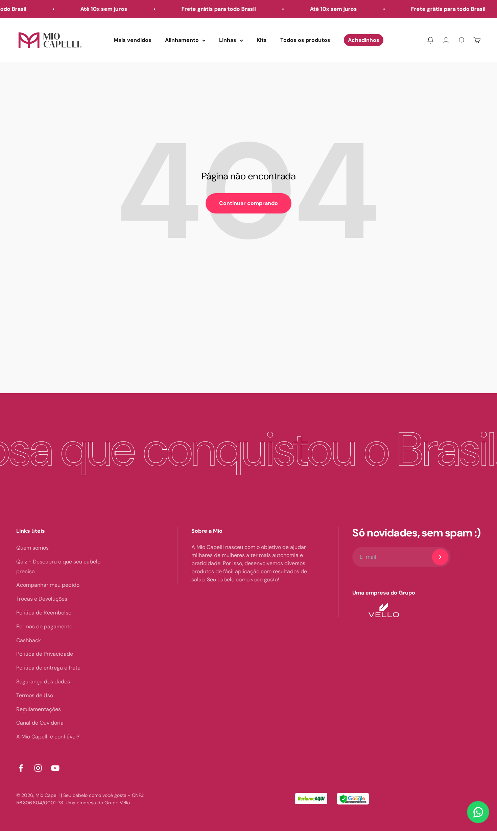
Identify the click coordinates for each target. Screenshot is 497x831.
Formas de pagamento (44, 626)
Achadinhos (363, 40)
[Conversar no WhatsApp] (478, 812)
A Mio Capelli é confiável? (47, 736)
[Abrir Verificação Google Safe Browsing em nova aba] (353, 799)
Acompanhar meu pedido (47, 584)
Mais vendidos (132, 40)
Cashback (28, 640)
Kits (262, 40)
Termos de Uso (34, 695)
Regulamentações (38, 709)
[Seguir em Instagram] (38, 768)
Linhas (227, 40)
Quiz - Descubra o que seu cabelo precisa (58, 566)
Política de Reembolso (43, 612)
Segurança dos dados (43, 681)
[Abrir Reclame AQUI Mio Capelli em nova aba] (311, 799)
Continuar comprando (248, 203)
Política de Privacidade (44, 653)
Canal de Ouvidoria (40, 722)
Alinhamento (182, 40)
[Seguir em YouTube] (55, 768)
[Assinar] (440, 557)
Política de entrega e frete (48, 667)
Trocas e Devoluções (41, 598)
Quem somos (32, 547)
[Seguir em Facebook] (20, 768)
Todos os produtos (305, 40)
